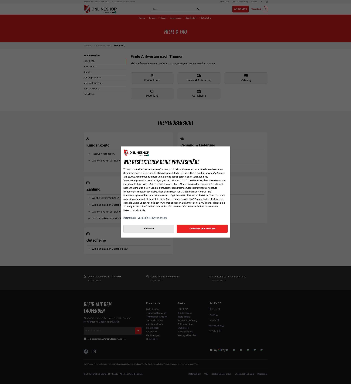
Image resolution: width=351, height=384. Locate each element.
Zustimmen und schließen (202, 228)
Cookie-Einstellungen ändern (152, 217)
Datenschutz (129, 217)
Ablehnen (149, 228)
